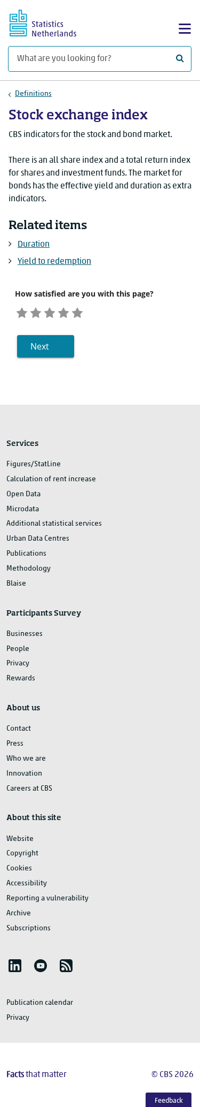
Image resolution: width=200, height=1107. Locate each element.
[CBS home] (52, 21)
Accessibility (26, 883)
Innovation (24, 773)
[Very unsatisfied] (22, 311)
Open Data (23, 494)
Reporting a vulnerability (47, 898)
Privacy (17, 663)
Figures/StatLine (33, 464)
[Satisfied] (63, 311)
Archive (18, 913)
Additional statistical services (54, 523)
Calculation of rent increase (51, 479)
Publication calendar (39, 1002)
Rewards (20, 678)
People (17, 649)
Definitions (33, 93)
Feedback (169, 1100)
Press (14, 743)
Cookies (19, 868)
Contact (18, 728)
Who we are (26, 758)
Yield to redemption (54, 261)
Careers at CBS (29, 788)
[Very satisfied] (77, 311)
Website (20, 839)
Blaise (16, 583)
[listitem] (14, 965)
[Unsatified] (36, 311)
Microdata (22, 509)
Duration (34, 244)
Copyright (22, 853)
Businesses (24, 634)
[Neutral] (50, 311)
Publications (26, 553)
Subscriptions (28, 928)
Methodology (28, 568)
